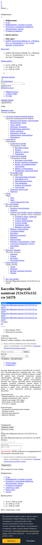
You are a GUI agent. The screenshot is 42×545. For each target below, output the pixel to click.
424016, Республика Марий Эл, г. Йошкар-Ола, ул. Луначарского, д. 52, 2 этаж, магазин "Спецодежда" (23, 43)
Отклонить (30, 541)
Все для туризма (12, 279)
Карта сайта (10, 490)
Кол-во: (4, 354)
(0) (2, 324)
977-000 (9, 96)
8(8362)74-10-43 (12, 92)
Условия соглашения (14, 31)
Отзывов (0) (10, 365)
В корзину (5, 359)
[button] (5, 49)
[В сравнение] (4, 326)
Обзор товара (11, 363)
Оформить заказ (7, 110)
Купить (26, 352)
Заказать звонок (7, 100)
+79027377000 (11, 94)
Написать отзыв (7, 427)
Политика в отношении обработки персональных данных (19, 28)
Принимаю (11, 541)
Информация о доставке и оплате (19, 25)
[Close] (2, 432)
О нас (8, 23)
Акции (8, 492)
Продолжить (6, 465)
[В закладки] (2, 326)
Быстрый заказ (16, 359)
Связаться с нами (12, 488)
